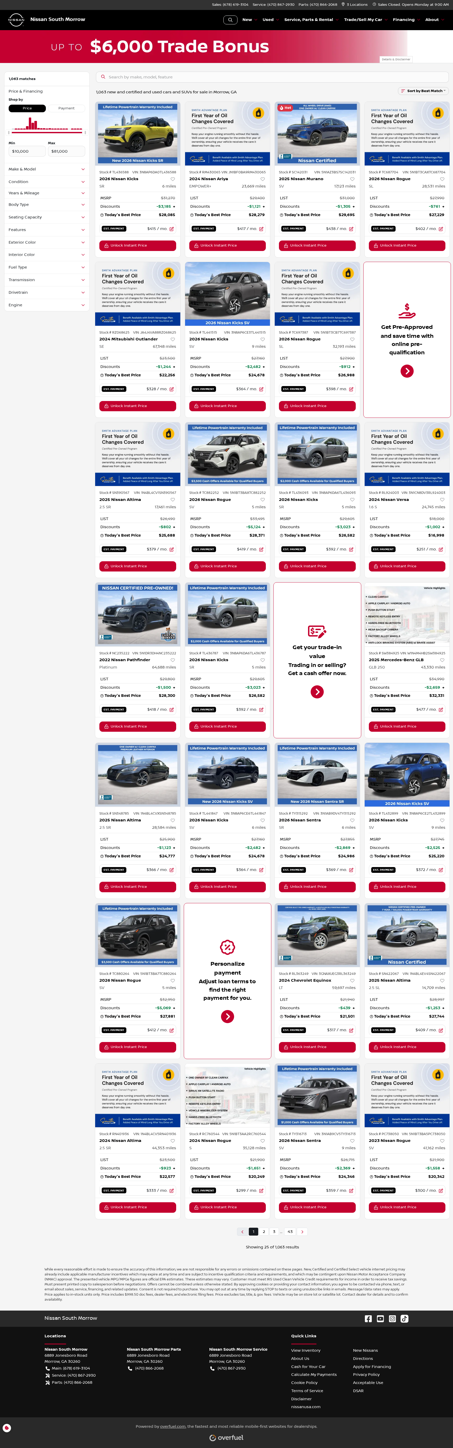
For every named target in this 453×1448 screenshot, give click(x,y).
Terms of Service (307, 1390)
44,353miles (164, 1148)
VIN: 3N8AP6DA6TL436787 (244, 653)
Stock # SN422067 (384, 974)
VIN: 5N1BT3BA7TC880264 (154, 974)
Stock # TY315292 (293, 813)
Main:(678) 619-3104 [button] (71, 1368)
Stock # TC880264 (114, 974)
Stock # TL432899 (383, 813)
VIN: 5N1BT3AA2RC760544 (244, 1134)
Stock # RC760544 (204, 1134)
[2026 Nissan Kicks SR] (137, 133)
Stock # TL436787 (203, 653)
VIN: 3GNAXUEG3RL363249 (334, 974)
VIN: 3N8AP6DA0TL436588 (154, 172)
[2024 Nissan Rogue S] (227, 1095)
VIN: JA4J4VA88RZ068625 (154, 332)
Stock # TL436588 (114, 172)
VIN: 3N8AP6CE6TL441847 (245, 813)
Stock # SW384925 (384, 653)
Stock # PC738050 (384, 1134)
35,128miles (254, 1148)
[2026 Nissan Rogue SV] (227, 454)
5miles (259, 507)
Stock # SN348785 (114, 813)
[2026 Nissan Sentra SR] (317, 774)
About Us (300, 1358)
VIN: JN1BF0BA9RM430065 (244, 172)
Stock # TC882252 (204, 493)
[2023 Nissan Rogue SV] (407, 1095)
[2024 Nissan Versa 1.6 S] (407, 454)
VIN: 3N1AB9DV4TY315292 (334, 813)
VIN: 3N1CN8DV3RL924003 (423, 493)
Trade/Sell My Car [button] (363, 19)
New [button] (247, 19)
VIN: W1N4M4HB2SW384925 (422, 653)
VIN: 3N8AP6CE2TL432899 (423, 813)
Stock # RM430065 (204, 172)
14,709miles (433, 987)
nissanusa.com (306, 1406)
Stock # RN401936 (114, 1134)
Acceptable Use (368, 1382)
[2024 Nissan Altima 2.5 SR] (137, 1095)
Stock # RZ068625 (114, 332)
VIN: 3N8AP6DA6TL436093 (334, 493)
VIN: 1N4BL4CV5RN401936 (154, 1134)
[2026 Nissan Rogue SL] (407, 133)
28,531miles (433, 186)
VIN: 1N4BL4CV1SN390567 (155, 493)
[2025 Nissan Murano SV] (317, 133)
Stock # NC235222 (114, 653)
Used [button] (268, 19)
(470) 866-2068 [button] (149, 1368)
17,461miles (165, 507)
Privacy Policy (366, 1374)
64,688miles (164, 667)
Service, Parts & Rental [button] (308, 19)
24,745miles (433, 507)
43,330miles (433, 667)
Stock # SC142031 (293, 172)
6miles (169, 186)
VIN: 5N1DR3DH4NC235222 (154, 653)
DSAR (358, 1390)
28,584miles (164, 827)
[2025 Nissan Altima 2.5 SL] (407, 935)
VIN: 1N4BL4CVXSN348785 (154, 813)
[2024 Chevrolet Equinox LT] (317, 935)
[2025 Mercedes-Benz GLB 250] (407, 614)
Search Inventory (230, 19)
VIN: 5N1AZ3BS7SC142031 (335, 172)
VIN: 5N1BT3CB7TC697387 (335, 332)
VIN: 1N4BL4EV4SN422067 (424, 974)
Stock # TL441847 (203, 813)
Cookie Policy (304, 1382)
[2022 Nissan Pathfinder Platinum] (137, 614)
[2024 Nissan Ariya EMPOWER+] (227, 133)
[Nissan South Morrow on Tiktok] (402, 1319)
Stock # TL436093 (294, 493)
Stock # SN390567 (114, 493)
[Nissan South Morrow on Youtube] (378, 1319)
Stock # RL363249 (294, 974)
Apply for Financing (372, 1366)
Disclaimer (301, 1399)
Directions (363, 1358)
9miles (259, 346)
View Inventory (305, 1350)
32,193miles (344, 346)
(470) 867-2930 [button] (232, 1368)
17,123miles (345, 186)
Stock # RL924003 (384, 493)
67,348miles (164, 346)
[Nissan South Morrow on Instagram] (390, 1319)
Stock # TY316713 (293, 1134)
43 (290, 1231)
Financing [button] (404, 19)
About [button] (432, 19)
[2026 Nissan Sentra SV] (317, 1095)
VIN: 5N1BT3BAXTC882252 (244, 493)
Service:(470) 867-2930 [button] (74, 1375)
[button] (355, 5)
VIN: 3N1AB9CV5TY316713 (335, 1134)
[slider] (9, 133)
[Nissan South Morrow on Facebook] (366, 1319)
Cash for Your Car (308, 1366)
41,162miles (434, 1148)
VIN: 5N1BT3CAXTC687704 (424, 172)
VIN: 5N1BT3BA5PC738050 (423, 1134)
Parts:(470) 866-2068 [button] (72, 1382)
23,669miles (254, 186)
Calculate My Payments (314, 1374)
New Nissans (365, 1350)
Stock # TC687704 (383, 172)
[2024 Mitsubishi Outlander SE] (137, 294)
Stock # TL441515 (203, 332)
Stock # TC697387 (293, 332)
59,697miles (344, 987)
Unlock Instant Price (129, 245)
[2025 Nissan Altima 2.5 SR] (137, 454)
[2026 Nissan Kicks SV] (227, 294)
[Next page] (302, 1232)
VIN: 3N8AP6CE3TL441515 (245, 332)
